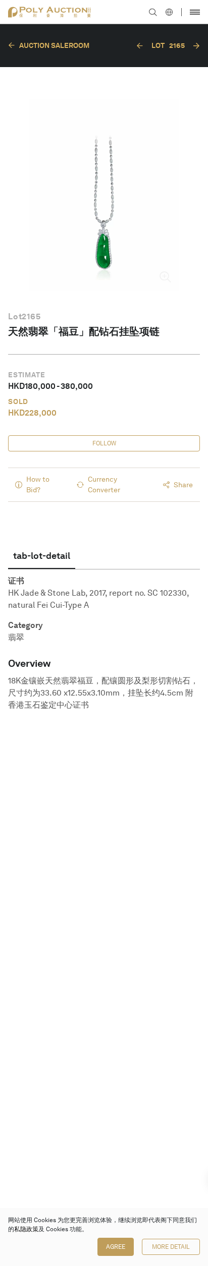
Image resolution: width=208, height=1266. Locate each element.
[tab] (41, 556)
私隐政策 (26, 1229)
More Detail (171, 1246)
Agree (115, 1246)
